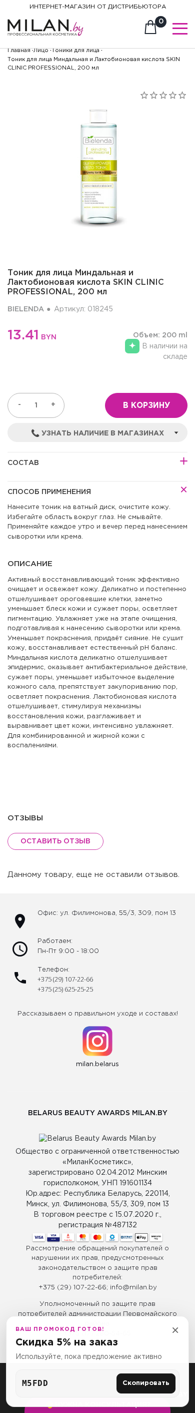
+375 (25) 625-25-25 (65, 989)
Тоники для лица (76, 50)
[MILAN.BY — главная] (46, 22)
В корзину (146, 405)
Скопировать (146, 1383)
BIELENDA (26, 309)
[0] (151, 30)
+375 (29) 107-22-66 (65, 979)
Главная (19, 50)
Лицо (41, 50)
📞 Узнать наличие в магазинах (97, 433)
